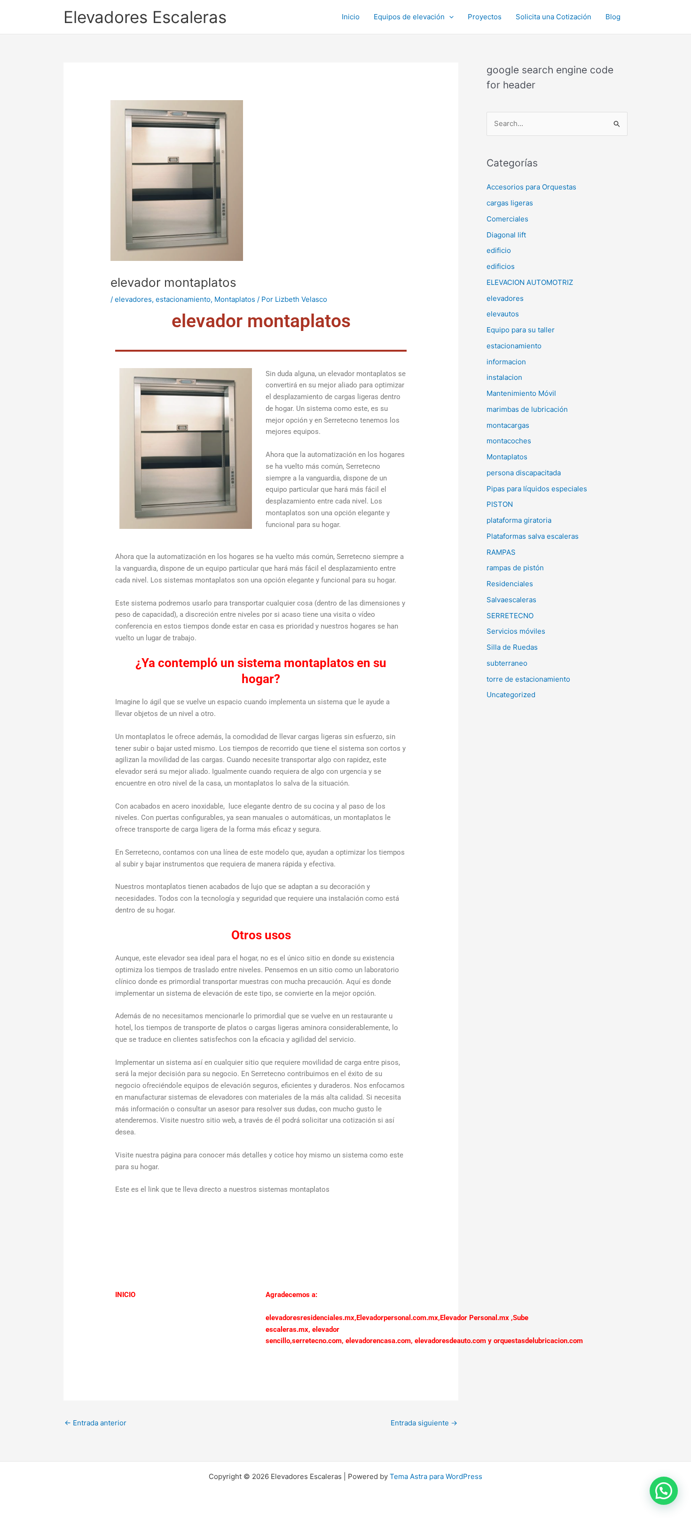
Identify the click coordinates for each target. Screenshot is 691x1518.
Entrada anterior (95, 1422)
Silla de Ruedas (512, 647)
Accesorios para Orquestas (531, 186)
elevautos (503, 313)
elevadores (133, 299)
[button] (449, 16)
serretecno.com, (318, 1341)
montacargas (508, 425)
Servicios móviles (516, 631)
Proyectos (485, 16)
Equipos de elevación (409, 16)
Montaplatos (234, 299)
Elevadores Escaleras (145, 17)
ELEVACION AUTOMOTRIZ (530, 282)
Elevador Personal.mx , (476, 1318)
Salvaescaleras (511, 599)
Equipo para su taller (521, 329)
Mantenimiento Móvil (521, 393)
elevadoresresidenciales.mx (310, 1318)
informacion (506, 361)
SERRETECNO (510, 615)
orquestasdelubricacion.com (538, 1341)
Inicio (351, 16)
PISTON (500, 504)
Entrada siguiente (424, 1422)
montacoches (509, 440)
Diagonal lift (506, 234)
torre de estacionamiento (528, 679)
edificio (499, 250)
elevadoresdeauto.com (450, 1341)
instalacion (504, 377)
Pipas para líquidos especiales (537, 488)
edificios (501, 266)
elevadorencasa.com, (379, 1341)
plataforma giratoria (519, 520)
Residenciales (510, 583)
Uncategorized (511, 694)
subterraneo (507, 663)
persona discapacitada (524, 472)
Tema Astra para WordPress (436, 1476)
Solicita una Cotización (553, 16)
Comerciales (507, 218)
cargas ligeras (510, 202)
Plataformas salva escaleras (533, 536)
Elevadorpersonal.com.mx (397, 1318)
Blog (612, 16)
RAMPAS (501, 552)
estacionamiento (183, 299)
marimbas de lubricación (527, 409)
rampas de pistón (515, 567)
